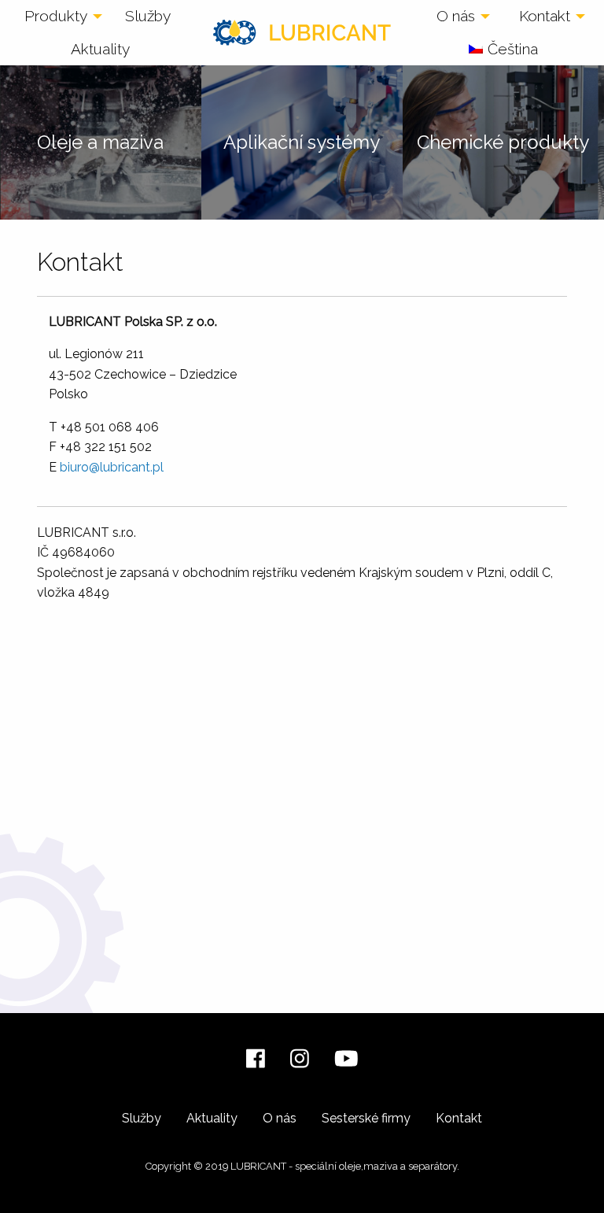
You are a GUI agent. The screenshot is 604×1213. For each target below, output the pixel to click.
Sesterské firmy (366, 1118)
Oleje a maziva (100, 142)
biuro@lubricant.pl (112, 467)
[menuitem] (59, 16)
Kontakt (544, 15)
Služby (148, 15)
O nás (455, 15)
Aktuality (100, 48)
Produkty (55, 15)
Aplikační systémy (301, 142)
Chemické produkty (503, 142)
